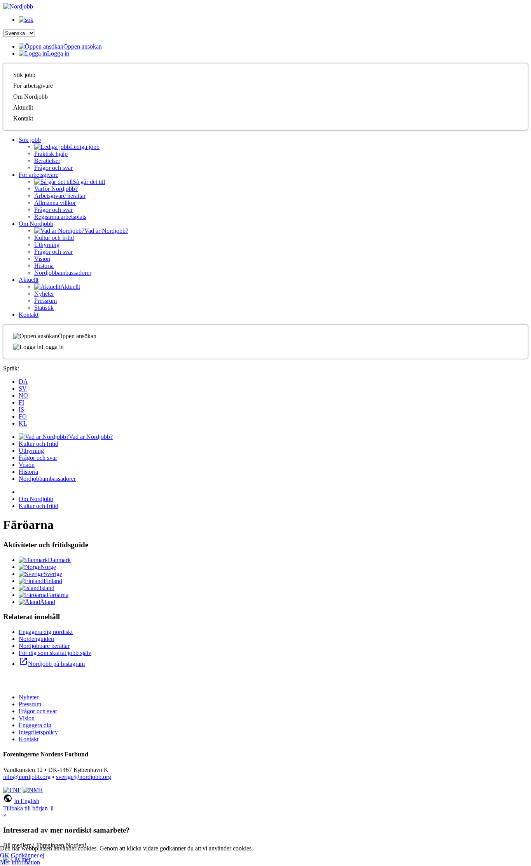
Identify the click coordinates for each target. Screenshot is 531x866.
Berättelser (47, 160)
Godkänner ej (27, 855)
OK (4, 855)
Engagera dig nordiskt (46, 632)
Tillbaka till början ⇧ (28, 808)
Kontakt (23, 118)
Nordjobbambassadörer (62, 272)
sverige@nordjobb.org (83, 776)
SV (23, 388)
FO (23, 416)
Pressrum (45, 300)
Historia (44, 265)
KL (23, 423)
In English (26, 801)
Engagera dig (35, 725)
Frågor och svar (53, 167)
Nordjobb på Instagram (52, 663)
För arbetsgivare (33, 85)
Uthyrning (46, 244)
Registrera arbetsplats (60, 216)
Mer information (20, 862)
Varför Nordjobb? (56, 188)
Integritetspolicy (38, 732)
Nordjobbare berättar (44, 646)
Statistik (44, 307)
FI (21, 402)
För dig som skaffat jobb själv (55, 653)
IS (21, 409)
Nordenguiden (36, 639)
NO (23, 395)
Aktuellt (23, 107)
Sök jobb (24, 75)
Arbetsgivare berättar (60, 195)
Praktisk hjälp (51, 153)
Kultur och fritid (54, 237)
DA (23, 381)
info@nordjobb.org (27, 776)
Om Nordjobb (30, 96)
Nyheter (44, 293)
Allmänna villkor (55, 202)
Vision (42, 258)
